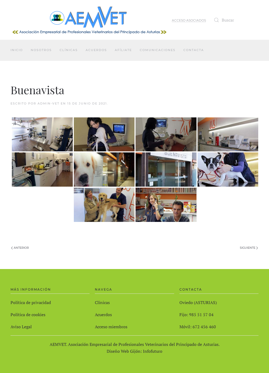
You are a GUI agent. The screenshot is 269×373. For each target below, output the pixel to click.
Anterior (21, 248)
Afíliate (123, 50)
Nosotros (41, 50)
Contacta (193, 50)
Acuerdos (96, 50)
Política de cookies (28, 314)
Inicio (17, 50)
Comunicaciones (157, 50)
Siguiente (248, 248)
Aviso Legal (21, 327)
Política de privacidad (31, 302)
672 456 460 (204, 327)
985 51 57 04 (201, 314)
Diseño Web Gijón (124, 351)
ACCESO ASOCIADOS (189, 20)
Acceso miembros (111, 327)
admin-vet (48, 103)
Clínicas (69, 50)
